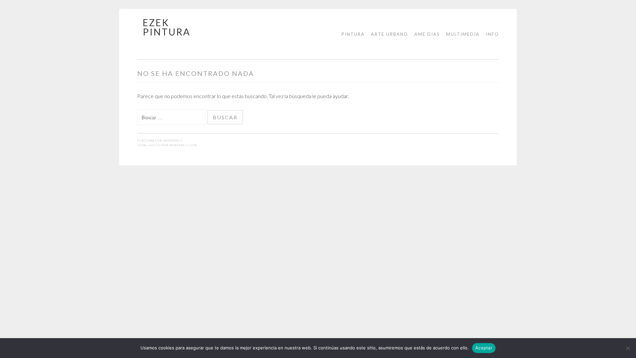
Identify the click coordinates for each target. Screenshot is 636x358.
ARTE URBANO (389, 34)
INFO (492, 34)
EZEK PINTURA (166, 27)
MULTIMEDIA (463, 34)
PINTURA (353, 34)
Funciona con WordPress (160, 140)
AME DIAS (427, 34)
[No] (627, 348)
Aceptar (483, 347)
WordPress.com (183, 145)
